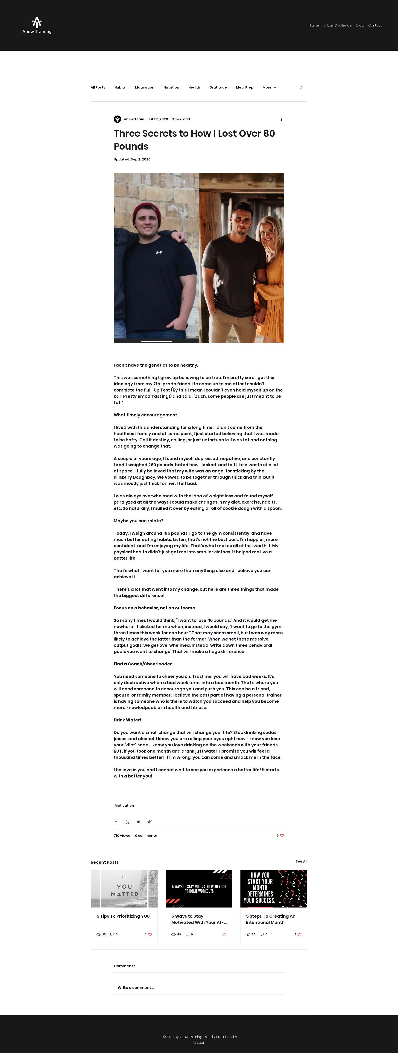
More (267, 87)
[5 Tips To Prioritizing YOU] (124, 889)
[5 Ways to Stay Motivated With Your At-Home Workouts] (199, 889)
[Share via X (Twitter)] (127, 821)
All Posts (98, 87)
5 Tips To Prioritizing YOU (123, 916)
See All (301, 861)
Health (194, 87)
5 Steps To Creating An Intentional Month (271, 919)
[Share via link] (150, 821)
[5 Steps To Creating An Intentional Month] (273, 889)
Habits (120, 87)
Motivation (144, 87)
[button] (301, 87)
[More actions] (281, 119)
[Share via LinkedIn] (138, 821)
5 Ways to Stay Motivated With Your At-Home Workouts (197, 919)
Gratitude (218, 87)
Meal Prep (244, 87)
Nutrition (171, 87)
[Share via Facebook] (116, 821)
